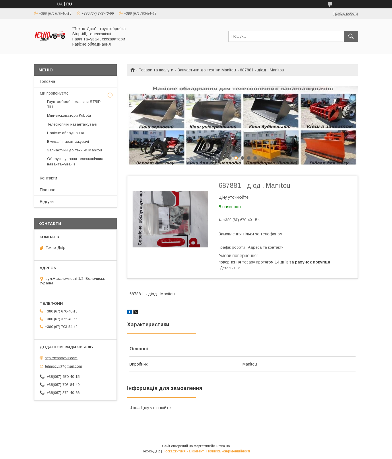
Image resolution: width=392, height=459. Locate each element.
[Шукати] (351, 36)
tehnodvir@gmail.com (63, 366)
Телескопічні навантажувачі (72, 124)
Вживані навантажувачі (68, 141)
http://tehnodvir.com (61, 358)
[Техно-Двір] (49, 46)
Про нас (47, 189)
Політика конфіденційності (228, 451)
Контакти (48, 178)
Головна (47, 81)
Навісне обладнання (65, 133)
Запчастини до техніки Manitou (207, 70)
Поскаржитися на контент (183, 451)
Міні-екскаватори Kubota (69, 115)
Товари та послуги (156, 70)
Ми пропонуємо (54, 93)
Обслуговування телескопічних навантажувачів (75, 161)
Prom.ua (223, 446)
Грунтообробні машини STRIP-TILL (74, 104)
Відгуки (47, 201)
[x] (135, 312)
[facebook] (129, 312)
